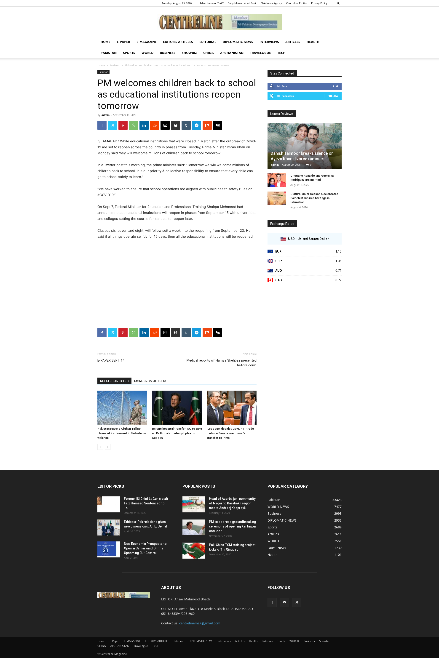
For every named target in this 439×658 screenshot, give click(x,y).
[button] (338, 3)
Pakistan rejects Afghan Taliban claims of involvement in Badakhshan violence (122, 433)
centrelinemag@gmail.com (199, 623)
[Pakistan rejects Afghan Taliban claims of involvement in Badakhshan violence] (122, 408)
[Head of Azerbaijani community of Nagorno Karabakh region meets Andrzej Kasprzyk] (193, 504)
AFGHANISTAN (232, 53)
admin (106, 115)
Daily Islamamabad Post (242, 3)
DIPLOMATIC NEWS (238, 42)
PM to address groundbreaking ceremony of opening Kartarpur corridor (232, 526)
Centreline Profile (296, 3)
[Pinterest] (123, 125)
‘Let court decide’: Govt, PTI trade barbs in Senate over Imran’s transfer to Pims (230, 433)
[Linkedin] (144, 125)
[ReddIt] (154, 125)
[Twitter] (112, 125)
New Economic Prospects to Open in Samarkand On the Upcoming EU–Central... (145, 548)
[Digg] (217, 125)
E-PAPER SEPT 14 (110, 360)
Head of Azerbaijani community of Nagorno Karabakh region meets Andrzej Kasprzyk (232, 503)
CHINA (208, 53)
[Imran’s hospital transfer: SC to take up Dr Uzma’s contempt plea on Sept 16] (177, 408)
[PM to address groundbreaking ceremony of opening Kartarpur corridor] (193, 527)
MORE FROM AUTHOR (150, 381)
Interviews (269, 42)
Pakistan (109, 53)
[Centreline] (219, 22)
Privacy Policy (319, 3)
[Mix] (207, 125)
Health (313, 42)
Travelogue (260, 53)
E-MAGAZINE (147, 42)
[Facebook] (102, 125)
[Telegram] (196, 125)
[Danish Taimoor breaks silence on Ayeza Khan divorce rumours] (305, 146)
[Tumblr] (186, 125)
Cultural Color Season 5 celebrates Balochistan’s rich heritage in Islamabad (314, 198)
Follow (333, 96)
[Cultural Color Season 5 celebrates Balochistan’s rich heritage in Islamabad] (277, 198)
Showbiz (189, 53)
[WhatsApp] (133, 125)
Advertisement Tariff (211, 3)
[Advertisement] (177, 277)
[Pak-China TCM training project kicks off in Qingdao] (193, 551)
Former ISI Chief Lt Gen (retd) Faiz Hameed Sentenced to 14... (146, 503)
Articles (292, 42)
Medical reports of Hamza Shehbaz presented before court (222, 362)
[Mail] (284, 602)
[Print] (175, 125)
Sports (129, 53)
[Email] (165, 125)
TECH (281, 53)
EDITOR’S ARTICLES (178, 42)
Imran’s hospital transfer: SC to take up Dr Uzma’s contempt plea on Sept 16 (177, 433)
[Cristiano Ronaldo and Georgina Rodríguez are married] (277, 180)
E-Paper (123, 42)
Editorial (207, 42)
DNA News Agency (271, 3)
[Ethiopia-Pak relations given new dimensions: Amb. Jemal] (108, 527)
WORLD (147, 53)
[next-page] (107, 447)
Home (105, 42)
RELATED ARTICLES (114, 381)
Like (335, 86)
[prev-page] (100, 447)
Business (167, 53)
